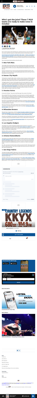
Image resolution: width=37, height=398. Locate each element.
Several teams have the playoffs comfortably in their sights (13, 54)
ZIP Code (4, 277)
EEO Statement (4, 360)
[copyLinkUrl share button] (9, 46)
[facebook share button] (2, 46)
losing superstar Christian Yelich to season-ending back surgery (20, 114)
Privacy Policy (4, 383)
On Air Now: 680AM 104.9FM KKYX (18, 225)
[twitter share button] (5, 46)
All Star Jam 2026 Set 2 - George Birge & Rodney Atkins (13, 336)
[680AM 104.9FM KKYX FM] (18, 1)
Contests (15, 9)
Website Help (4, 377)
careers (24, 383)
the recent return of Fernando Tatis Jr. (13, 158)
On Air (12, 9)
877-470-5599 (19, 234)
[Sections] (2, 1)
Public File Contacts (5, 362)
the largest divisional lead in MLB (17, 119)
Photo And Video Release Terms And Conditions (10, 368)
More (32, 9)
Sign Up (18, 282)
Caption (32, 43)
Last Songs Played (7, 9)
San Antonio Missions (20, 9)
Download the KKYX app (9, 260)
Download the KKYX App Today (8, 309)
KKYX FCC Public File (5, 364)
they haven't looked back (30, 101)
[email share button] (7, 46)
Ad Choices (18, 383)
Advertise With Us (27, 9)
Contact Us (4, 356)
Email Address (9, 277)
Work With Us (4, 358)
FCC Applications (5, 366)
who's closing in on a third (25, 126)
